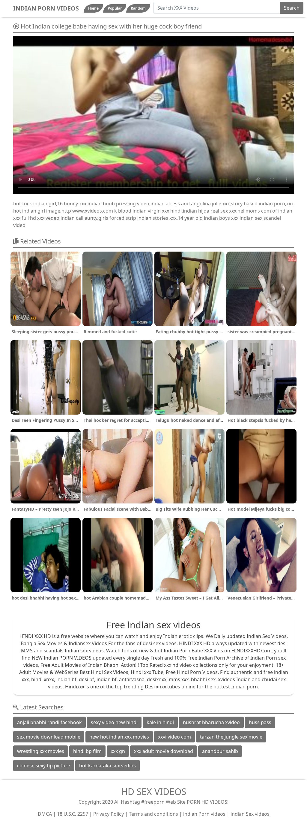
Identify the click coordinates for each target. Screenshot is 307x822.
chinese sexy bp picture (43, 765)
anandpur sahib (220, 751)
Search (292, 8)
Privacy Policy (108, 814)
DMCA (45, 814)
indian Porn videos (204, 814)
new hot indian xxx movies (119, 736)
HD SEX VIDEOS (153, 791)
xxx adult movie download (163, 751)
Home (93, 8)
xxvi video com (174, 736)
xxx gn (118, 751)
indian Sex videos (250, 814)
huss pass (260, 722)
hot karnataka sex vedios (107, 765)
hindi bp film (87, 751)
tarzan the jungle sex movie (231, 736)
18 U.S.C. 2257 (72, 814)
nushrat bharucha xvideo (211, 722)
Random (138, 8)
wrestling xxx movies (40, 751)
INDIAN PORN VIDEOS (46, 8)
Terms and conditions (153, 814)
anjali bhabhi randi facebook (49, 722)
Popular (115, 8)
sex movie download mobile (48, 736)
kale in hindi (160, 722)
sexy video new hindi (114, 722)
